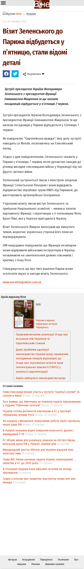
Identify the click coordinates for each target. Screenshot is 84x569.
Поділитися (33, 74)
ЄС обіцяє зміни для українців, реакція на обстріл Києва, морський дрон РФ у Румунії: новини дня (39, 442)
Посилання (63, 559)
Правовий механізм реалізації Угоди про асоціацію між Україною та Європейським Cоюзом (42, 339)
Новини (31, 14)
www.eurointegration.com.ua (22, 282)
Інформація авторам (46, 324)
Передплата (42, 327)
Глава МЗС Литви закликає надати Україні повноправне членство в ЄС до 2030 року (38, 461)
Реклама (35, 564)
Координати (28, 559)
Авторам (12, 559)
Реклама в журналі (45, 320)
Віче (19, 14)
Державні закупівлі (54, 564)
